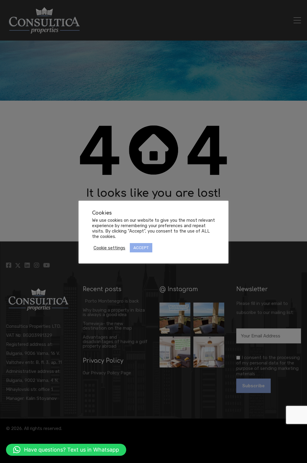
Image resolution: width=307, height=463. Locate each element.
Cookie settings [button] (109, 248)
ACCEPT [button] (141, 247)
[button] (66, 450)
